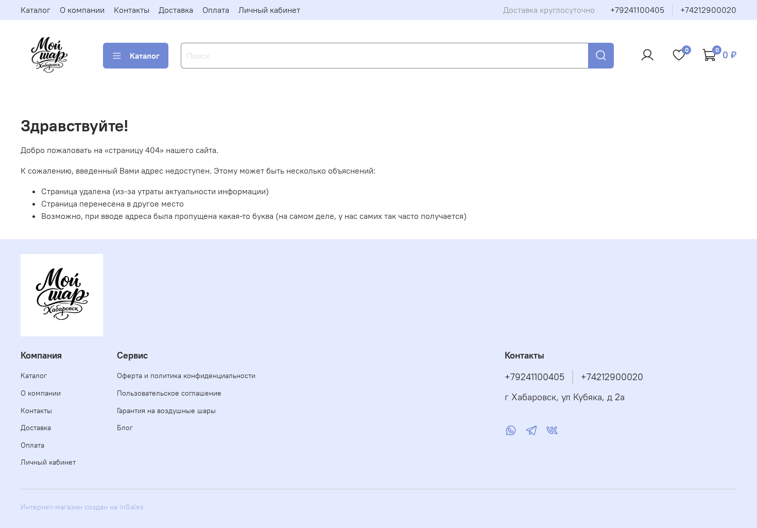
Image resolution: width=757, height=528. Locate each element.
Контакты (131, 10)
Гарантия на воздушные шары (166, 410)
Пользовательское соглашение (169, 393)
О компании (82, 10)
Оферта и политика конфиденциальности (186, 375)
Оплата (215, 10)
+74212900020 (708, 10)
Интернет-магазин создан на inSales (82, 507)
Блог (125, 427)
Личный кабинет (269, 10)
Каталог (35, 10)
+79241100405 (637, 10)
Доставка (176, 10)
